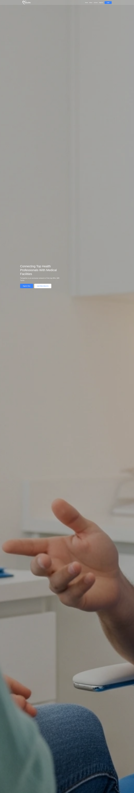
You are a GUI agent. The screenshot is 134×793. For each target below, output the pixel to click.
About (90, 2)
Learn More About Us (43, 286)
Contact (96, 2)
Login (108, 2)
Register (101, 2)
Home (86, 2)
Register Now (26, 286)
